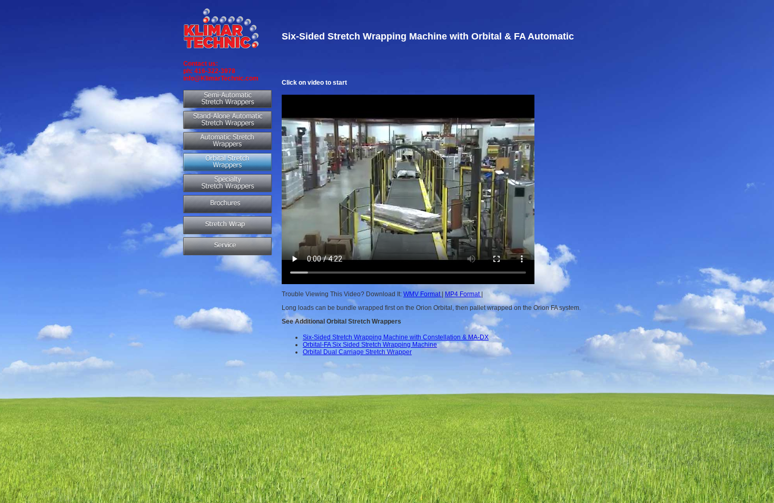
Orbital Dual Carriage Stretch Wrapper (357, 352)
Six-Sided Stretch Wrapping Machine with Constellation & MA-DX (396, 337)
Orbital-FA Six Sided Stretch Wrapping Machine (370, 344)
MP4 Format (463, 294)
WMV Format (422, 294)
